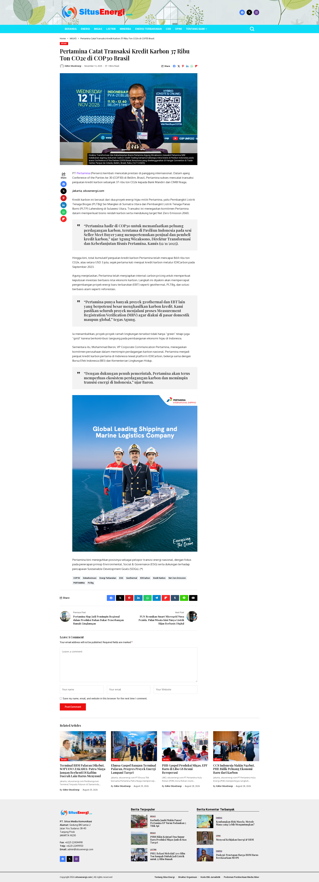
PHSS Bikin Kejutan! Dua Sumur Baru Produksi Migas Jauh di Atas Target (168, 839)
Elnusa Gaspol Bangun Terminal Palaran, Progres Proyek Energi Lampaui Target (133, 769)
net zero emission (177, 578)
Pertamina (83, 173)
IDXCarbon (145, 578)
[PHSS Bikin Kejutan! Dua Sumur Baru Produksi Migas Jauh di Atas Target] (139, 838)
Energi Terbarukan (108, 578)
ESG (121, 578)
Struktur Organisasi (187, 877)
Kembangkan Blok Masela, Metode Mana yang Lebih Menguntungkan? (235, 823)
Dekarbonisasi (89, 578)
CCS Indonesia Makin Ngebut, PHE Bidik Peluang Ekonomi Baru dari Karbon (234, 769)
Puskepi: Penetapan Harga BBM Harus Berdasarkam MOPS (237, 856)
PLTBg (91, 583)
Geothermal (131, 578)
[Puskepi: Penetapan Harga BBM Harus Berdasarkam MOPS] (205, 854)
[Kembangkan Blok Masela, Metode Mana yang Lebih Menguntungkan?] (205, 821)
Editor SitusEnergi (73, 66)
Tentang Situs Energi (165, 877)
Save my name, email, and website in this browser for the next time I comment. (105, 698)
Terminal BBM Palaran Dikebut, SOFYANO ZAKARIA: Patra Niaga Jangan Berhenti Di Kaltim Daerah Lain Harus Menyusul (82, 770)
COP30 (76, 578)
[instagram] (256, 12)
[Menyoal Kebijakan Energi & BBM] (205, 838)
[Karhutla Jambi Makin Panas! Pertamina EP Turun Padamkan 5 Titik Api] (139, 821)
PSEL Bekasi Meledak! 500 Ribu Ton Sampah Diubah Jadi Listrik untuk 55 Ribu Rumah (167, 856)
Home (63, 38)
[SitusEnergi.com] (97, 12)
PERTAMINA (79, 583)
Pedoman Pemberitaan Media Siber (241, 877)
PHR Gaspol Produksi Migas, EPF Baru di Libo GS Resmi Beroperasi (185, 769)
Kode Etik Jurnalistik (210, 877)
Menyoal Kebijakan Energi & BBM (235, 839)
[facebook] (242, 12)
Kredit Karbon (159, 578)
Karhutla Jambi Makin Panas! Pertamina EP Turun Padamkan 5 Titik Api (168, 823)
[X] (249, 12)
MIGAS (73, 38)
